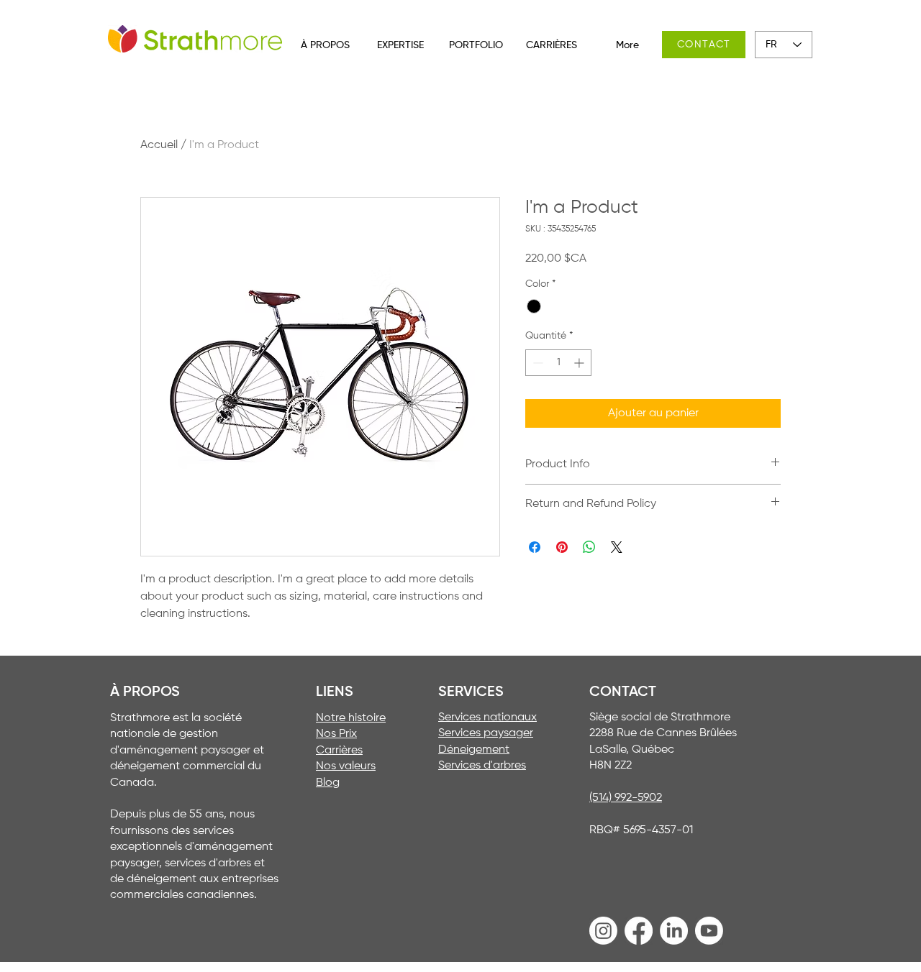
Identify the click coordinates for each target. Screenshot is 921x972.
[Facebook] (639, 931)
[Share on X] (616, 547)
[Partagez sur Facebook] (534, 547)
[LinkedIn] (674, 931)
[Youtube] (709, 931)
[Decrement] (536, 362)
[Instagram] (603, 931)
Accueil (159, 145)
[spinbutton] (558, 362)
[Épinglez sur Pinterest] (562, 547)
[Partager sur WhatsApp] (589, 547)
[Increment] (580, 362)
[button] (325, 46)
